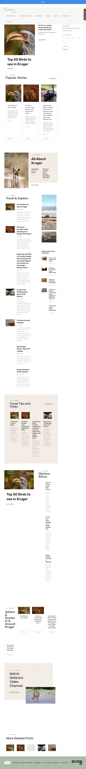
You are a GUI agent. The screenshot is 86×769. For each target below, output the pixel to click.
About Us (49, 762)
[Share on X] (63, 38)
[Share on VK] (79, 38)
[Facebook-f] (73, 761)
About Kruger (56, 762)
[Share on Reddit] (63, 41)
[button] (40, 695)
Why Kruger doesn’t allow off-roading (23, 349)
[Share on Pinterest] (69, 38)
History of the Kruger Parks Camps (52, 259)
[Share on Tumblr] (66, 41)
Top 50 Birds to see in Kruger (35, 170)
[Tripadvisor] (78, 761)
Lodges (43, 762)
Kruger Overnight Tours (27, 762)
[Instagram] (81, 761)
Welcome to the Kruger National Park (52, 281)
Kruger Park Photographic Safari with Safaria (70, 28)
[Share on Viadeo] (69, 41)
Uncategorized (65, 49)
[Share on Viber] (76, 38)
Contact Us (65, 762)
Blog (61, 762)
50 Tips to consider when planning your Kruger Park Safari (45, 27)
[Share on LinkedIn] (73, 38)
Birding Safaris (37, 762)
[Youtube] (75, 761)
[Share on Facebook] (66, 38)
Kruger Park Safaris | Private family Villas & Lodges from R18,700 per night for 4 (52, 294)
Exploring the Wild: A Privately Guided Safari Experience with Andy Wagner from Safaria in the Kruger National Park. (24, 261)
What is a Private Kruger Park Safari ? (48, 486)
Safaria (43, 2)
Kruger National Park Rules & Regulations (49, 559)
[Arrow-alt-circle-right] (81, 764)
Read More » (10, 68)
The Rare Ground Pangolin (67, 30)
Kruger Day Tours (16, 762)
